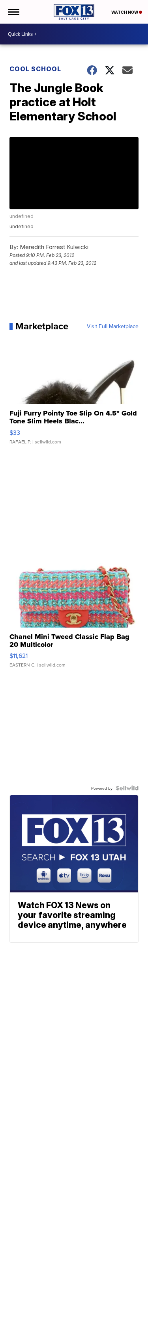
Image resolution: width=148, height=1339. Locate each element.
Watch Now (125, 12)
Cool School (35, 69)
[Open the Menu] (13, 12)
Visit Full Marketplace (113, 326)
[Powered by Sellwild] (127, 788)
